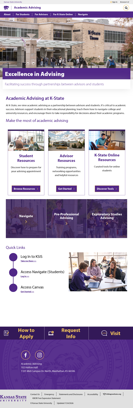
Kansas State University (13, 2)
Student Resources (26, 158)
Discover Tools (106, 188)
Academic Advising (27, 7)
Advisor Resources (66, 158)
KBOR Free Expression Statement (46, 398)
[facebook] (25, 355)
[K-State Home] (6, 7)
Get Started (65, 188)
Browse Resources (25, 188)
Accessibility (92, 394)
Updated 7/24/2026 (65, 403)
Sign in (114, 2)
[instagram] (39, 355)
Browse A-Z (124, 2)
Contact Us (35, 394)
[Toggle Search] (126, 8)
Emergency (49, 394)
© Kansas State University (41, 403)
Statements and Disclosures (71, 394)
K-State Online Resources (106, 157)
